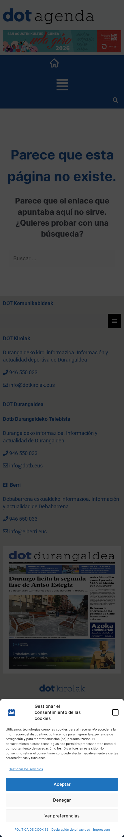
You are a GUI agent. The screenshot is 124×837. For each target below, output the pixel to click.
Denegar (62, 800)
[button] (115, 712)
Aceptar (62, 784)
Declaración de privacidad (70, 830)
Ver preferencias (62, 816)
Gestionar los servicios (26, 769)
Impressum (101, 830)
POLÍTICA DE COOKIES (31, 830)
